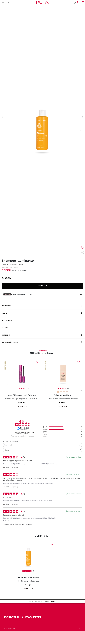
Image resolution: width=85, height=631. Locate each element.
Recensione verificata (74, 457)
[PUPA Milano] (42, 3)
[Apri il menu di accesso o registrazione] (76, 2)
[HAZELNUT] (67, 392)
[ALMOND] (61, 392)
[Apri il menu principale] (3, 2)
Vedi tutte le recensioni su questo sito (23, 436)
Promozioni (38, 601)
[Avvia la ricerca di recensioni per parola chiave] (80, 450)
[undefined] (33, 432)
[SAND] (64, 392)
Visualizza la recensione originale (13, 524)
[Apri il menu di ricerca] (8, 2)
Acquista (22, 406)
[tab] (42, 306)
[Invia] (79, 627)
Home (31, 601)
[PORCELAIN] (58, 392)
